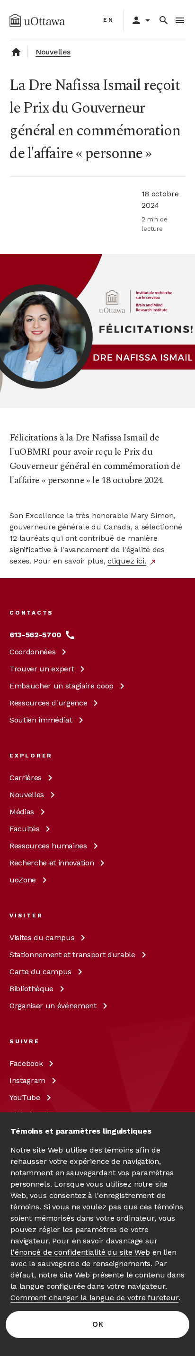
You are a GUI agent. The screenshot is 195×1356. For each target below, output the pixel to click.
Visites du (41, 937)
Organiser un (53, 1005)
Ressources (48, 702)
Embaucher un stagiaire (61, 685)
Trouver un (41, 668)
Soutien (40, 719)
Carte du (40, 971)
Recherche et (51, 862)
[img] (37, 20)
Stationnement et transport (72, 954)
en (108, 20)
